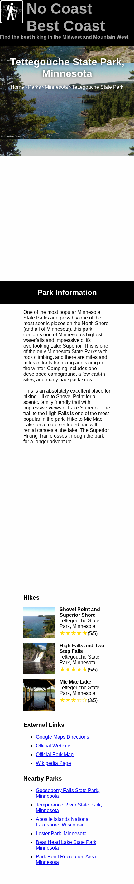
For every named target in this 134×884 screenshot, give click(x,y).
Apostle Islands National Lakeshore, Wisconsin (63, 821)
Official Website (53, 745)
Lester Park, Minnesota (61, 833)
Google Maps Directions (62, 737)
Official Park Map (55, 754)
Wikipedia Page (53, 763)
